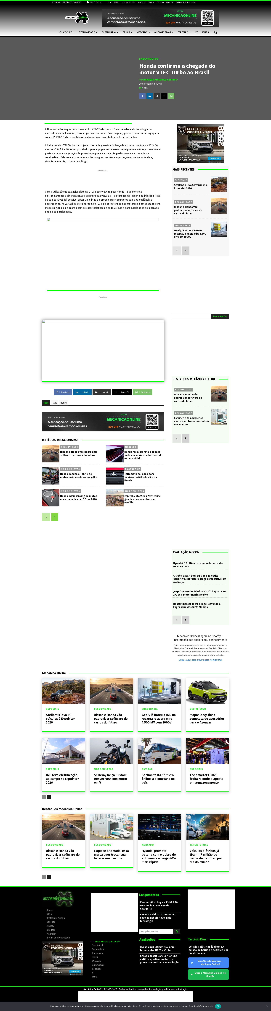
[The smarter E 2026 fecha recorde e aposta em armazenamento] (207, 751)
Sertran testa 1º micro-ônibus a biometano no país (158, 778)
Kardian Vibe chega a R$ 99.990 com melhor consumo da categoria (159, 905)
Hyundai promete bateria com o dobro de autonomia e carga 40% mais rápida (159, 856)
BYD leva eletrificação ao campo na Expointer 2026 (62, 778)
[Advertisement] (102, 179)
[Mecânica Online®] (77, 18)
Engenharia (133, 469)
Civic (55, 403)
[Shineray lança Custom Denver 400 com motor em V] (111, 751)
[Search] (176, 931)
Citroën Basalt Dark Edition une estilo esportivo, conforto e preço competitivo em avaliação (199, 579)
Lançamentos (149, 59)
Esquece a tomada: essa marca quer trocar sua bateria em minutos (192, 421)
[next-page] (54, 517)
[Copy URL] (164, 96)
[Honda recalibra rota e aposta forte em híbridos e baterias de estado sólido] (115, 453)
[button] (215, 32)
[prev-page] (46, 517)
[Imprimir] (157, 96)
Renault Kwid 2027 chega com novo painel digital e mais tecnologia (157, 918)
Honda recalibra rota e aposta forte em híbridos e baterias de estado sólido (143, 455)
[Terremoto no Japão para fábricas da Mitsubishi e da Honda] (115, 476)
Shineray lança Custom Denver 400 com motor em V (110, 778)
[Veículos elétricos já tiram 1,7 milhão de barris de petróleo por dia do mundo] (207, 827)
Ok (218, 1006)
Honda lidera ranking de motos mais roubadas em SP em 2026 (78, 498)
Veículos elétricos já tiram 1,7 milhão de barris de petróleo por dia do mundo (206, 856)
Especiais (181, 180)
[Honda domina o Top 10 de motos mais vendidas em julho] (50, 476)
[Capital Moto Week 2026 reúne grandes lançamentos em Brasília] (115, 498)
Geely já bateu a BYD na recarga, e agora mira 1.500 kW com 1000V (190, 233)
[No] (267, 1006)
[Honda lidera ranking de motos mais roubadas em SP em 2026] (50, 498)
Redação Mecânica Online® (160, 79)
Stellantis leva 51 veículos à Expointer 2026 (60, 718)
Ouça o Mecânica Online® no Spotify (208, 974)
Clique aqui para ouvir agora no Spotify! (200, 659)
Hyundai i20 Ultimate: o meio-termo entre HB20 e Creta (158, 949)
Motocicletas (70, 469)
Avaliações (147, 939)
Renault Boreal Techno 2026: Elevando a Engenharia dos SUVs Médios (197, 605)
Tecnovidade (69, 447)
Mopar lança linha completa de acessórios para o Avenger (207, 718)
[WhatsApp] (171, 96)
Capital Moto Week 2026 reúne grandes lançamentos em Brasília (142, 499)
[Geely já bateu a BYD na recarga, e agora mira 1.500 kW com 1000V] (219, 229)
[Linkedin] (149, 96)
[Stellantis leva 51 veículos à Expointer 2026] (219, 184)
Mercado (131, 447)
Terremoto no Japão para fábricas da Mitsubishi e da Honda (140, 477)
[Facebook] (142, 96)
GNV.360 (147, 769)
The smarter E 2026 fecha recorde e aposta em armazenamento (206, 778)
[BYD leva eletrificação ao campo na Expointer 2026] (63, 751)
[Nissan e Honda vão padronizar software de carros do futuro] (50, 453)
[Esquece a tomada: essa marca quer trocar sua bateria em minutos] (219, 417)
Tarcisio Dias (199, 845)
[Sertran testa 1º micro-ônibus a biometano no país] (159, 751)
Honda (64, 403)
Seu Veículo (198, 709)
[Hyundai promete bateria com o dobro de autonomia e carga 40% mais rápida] (159, 827)
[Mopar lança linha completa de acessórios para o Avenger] (207, 691)
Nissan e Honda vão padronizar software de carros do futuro (188, 210)
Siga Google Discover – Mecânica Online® (210, 962)
